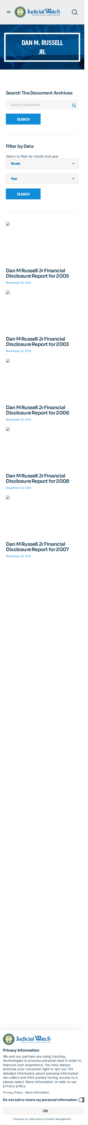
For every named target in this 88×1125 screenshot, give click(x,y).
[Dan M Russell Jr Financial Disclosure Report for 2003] (42, 310)
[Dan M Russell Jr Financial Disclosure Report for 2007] (42, 515)
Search (23, 119)
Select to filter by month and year (32, 156)
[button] (9, 12)
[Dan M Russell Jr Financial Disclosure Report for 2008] (42, 447)
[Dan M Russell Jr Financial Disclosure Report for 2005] (42, 242)
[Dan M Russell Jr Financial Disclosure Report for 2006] (42, 379)
